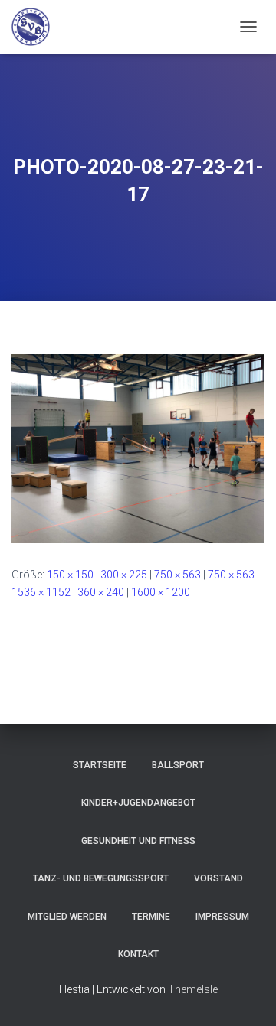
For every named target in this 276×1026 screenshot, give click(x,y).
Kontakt (138, 954)
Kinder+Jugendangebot (138, 802)
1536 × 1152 (41, 592)
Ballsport (178, 765)
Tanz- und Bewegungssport (101, 878)
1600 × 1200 (160, 592)
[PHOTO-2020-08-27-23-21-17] (138, 447)
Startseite (100, 765)
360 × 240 (100, 592)
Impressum (222, 916)
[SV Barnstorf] (36, 27)
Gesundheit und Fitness (138, 840)
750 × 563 (177, 574)
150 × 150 (70, 574)
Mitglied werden (67, 916)
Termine (151, 916)
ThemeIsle (193, 989)
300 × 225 (123, 574)
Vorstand (218, 878)
